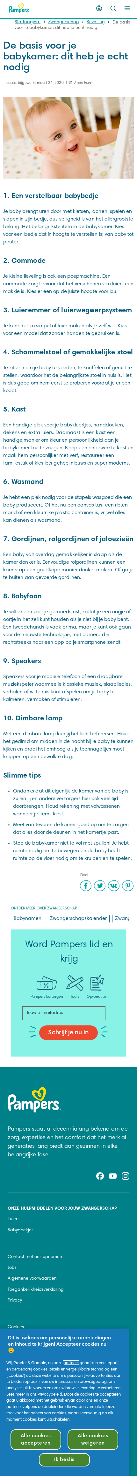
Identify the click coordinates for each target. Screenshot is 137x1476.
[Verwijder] (113, 8)
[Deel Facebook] (86, 885)
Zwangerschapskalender (78, 918)
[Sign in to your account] (99, 8)
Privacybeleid (50, 1394)
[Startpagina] (19, 8)
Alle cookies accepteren (36, 1439)
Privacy (15, 1300)
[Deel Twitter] (100, 885)
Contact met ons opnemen (35, 1257)
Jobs (12, 1268)
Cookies (16, 1327)
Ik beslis (64, 1459)
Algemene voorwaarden (32, 1278)
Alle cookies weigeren (93, 1439)
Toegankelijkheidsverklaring (36, 1290)
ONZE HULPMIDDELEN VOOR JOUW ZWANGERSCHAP (62, 1209)
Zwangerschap (63, 22)
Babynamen (27, 918)
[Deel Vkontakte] (114, 885)
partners (71, 1363)
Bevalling (96, 22)
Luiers (13, 1219)
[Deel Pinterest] (128, 885)
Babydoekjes (20, 1230)
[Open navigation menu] (127, 8)
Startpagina (27, 22)
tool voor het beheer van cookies (36, 1413)
